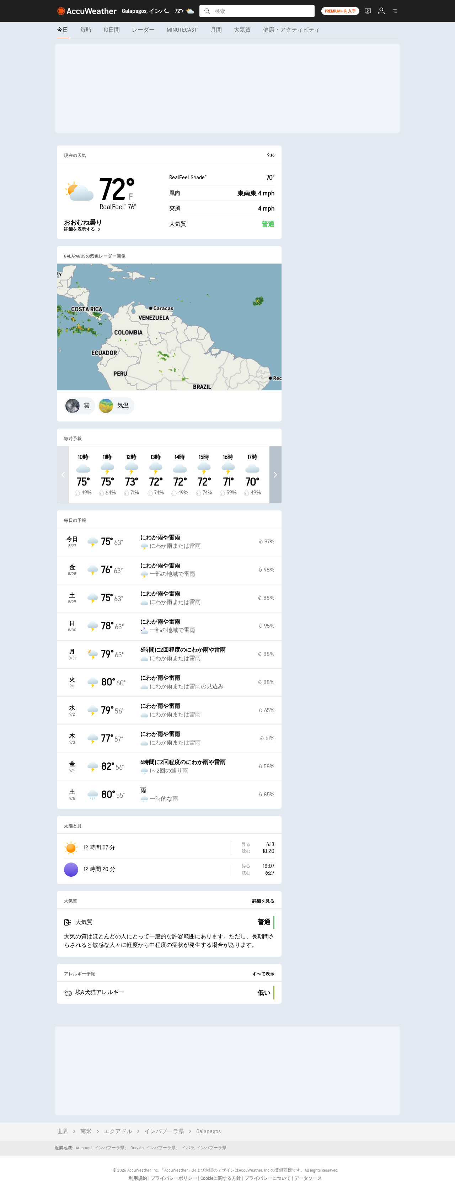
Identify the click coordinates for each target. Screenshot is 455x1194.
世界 (62, 1131)
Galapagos (208, 1131)
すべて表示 (263, 974)
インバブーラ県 (164, 1131)
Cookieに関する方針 (221, 1178)
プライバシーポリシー (174, 1178)
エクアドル (118, 1131)
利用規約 (138, 1178)
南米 (86, 1131)
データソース (308, 1178)
